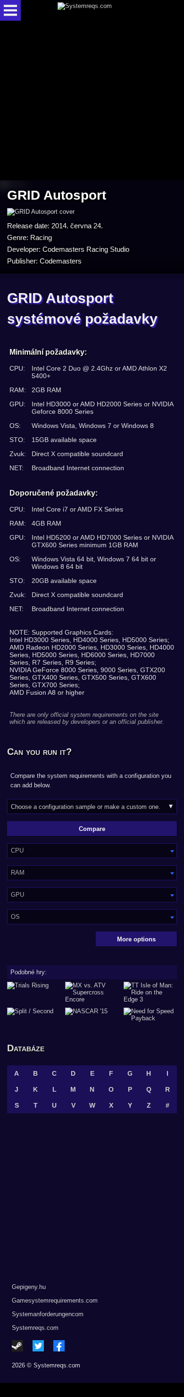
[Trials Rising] (33, 992)
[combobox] (92, 850)
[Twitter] (38, 1345)
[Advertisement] (92, 101)
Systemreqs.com (35, 1327)
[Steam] (17, 1345)
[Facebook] (59, 1345)
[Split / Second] (33, 1015)
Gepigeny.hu (29, 1286)
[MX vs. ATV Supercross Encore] (91, 992)
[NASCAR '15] (91, 1015)
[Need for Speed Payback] (150, 1015)
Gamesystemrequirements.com (55, 1300)
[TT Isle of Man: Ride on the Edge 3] (150, 992)
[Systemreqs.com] (100, 10)
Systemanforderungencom (48, 1314)
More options (136, 939)
